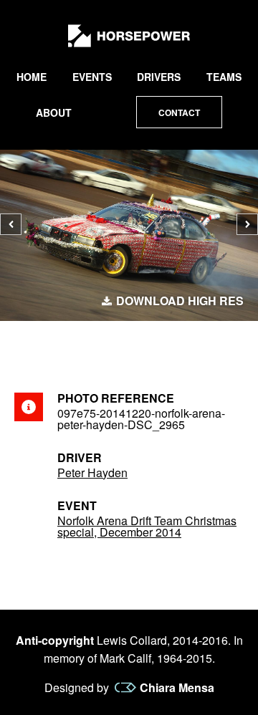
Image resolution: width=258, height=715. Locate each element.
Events (92, 76)
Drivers (159, 76)
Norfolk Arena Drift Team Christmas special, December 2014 (146, 526)
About (54, 112)
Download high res (180, 301)
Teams (224, 76)
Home (31, 76)
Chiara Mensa (177, 688)
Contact (179, 112)
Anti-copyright (55, 640)
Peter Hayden (92, 472)
